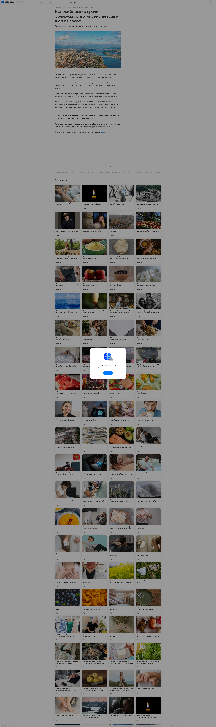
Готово (108, 373)
